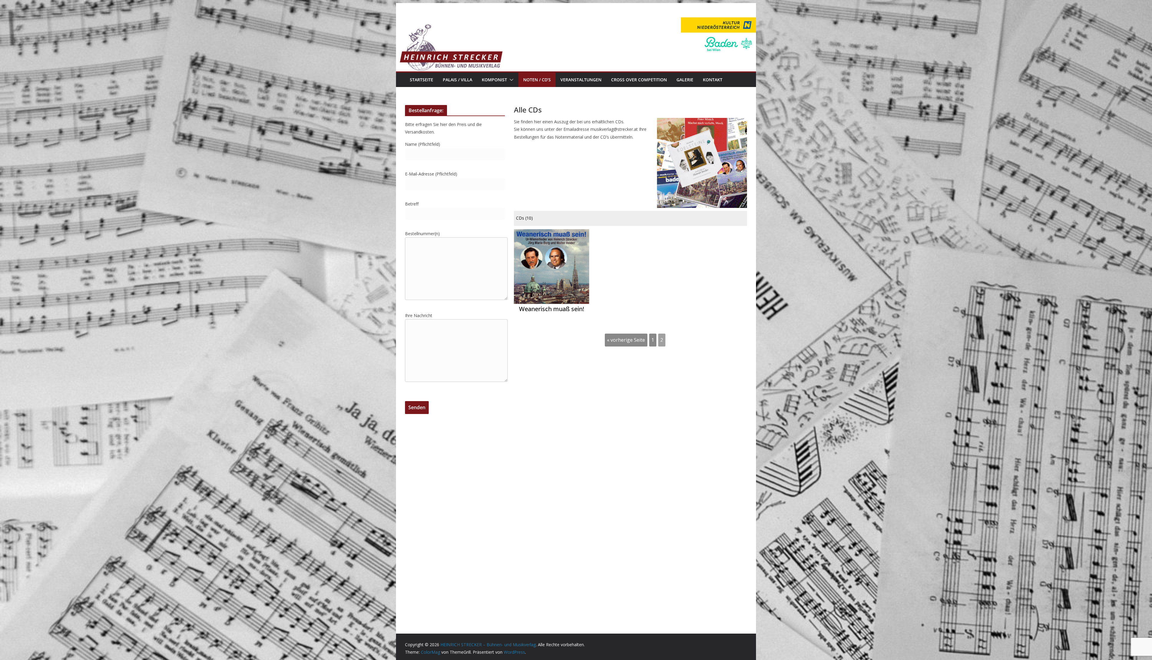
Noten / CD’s (537, 79)
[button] (510, 80)
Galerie (684, 79)
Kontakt (712, 79)
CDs (524, 218)
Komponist (494, 79)
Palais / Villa (457, 79)
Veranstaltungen (581, 79)
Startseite (421, 79)
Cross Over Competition (639, 79)
